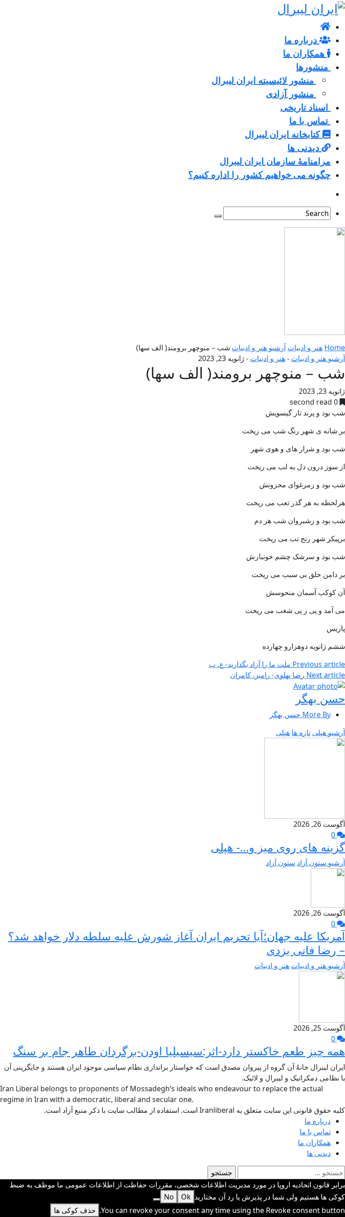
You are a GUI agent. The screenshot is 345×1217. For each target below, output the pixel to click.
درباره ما (318, 1121)
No (169, 1197)
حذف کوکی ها (75, 1210)
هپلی (283, 732)
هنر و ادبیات (305, 348)
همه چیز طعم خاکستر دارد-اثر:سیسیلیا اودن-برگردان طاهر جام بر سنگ (179, 1050)
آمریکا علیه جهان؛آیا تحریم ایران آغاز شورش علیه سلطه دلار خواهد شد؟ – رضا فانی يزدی (176, 942)
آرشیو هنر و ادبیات (259, 348)
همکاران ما (314, 1142)
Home (334, 348)
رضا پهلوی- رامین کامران (287, 675)
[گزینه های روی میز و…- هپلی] (304, 777)
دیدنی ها (319, 1153)
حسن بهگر (320, 698)
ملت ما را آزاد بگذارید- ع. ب (277, 664)
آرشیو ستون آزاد (321, 863)
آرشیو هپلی (328, 732)
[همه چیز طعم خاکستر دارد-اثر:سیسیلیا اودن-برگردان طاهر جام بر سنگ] (322, 996)
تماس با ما (315, 1132)
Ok (186, 1197)
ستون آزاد (280, 863)
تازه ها (301, 732)
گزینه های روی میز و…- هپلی (278, 847)
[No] (156, 1199)
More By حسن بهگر (300, 714)
